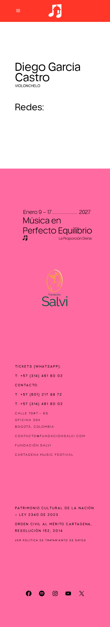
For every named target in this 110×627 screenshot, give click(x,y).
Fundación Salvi (33, 445)
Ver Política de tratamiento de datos (50, 540)
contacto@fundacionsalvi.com (50, 436)
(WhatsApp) (47, 366)
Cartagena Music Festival (44, 454)
